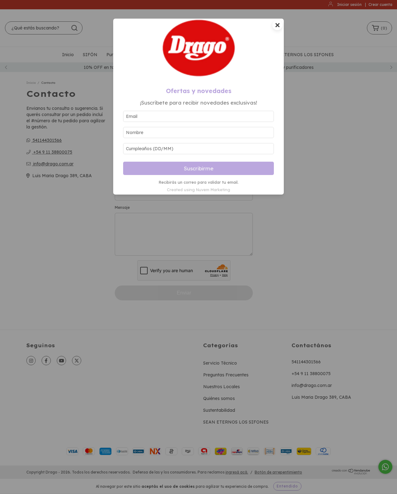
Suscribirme (198, 168)
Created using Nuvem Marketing (198, 189)
